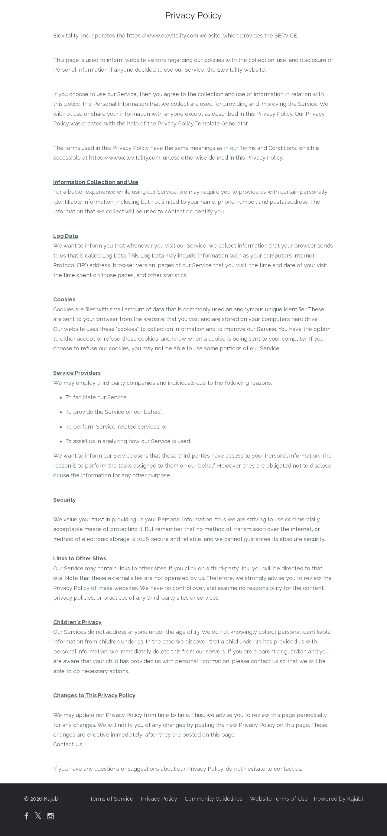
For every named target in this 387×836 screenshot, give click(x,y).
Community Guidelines (213, 798)
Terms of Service (111, 798)
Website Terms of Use (279, 798)
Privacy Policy (159, 798)
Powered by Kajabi (338, 798)
